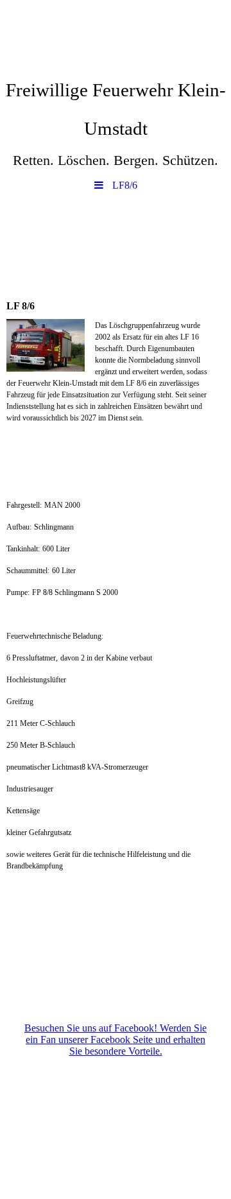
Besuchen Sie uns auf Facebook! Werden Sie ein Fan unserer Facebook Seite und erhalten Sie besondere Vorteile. (115, 1039)
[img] (115, 35)
